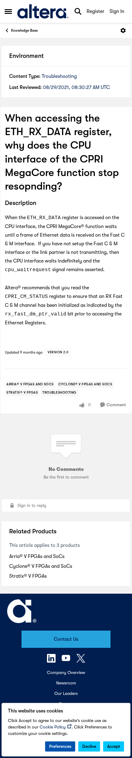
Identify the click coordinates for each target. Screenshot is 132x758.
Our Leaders (66, 693)
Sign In (117, 11)
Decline (89, 746)
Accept (113, 746)
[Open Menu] (123, 30)
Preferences (60, 746)
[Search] (78, 11)
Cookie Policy (53, 726)
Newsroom (66, 682)
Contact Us (66, 639)
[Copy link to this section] (40, 203)
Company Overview (66, 672)
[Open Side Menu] (8, 11)
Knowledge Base (24, 30)
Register (95, 11)
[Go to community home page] (43, 11)
